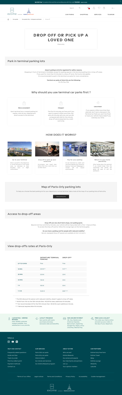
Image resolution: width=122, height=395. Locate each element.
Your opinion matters (70, 366)
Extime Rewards (68, 355)
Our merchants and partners (72, 361)
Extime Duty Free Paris (98, 352)
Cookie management (98, 376)
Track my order (13, 358)
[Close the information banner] (120, 1)
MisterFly (94, 364)
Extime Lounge (96, 361)
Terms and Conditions (54, 376)
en (112, 8)
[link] (69, 14)
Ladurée (93, 366)
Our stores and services (43, 361)
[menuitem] (69, 14)
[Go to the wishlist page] (99, 8)
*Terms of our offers (24, 376)
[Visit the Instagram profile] (9, 342)
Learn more (84, 2)
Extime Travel (95, 355)
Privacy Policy (70, 376)
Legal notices (38, 376)
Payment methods (14, 364)
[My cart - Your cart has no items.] (104, 8)
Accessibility (83, 376)
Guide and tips (12, 355)
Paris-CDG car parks (41, 352)
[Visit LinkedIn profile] (17, 342)
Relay (92, 358)
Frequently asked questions (17, 352)
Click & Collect (40, 358)
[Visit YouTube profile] (13, 342)
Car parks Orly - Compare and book (31, 19)
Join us (65, 364)
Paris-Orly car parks (41, 355)
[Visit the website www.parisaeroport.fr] (61, 387)
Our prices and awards (70, 358)
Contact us (11, 366)
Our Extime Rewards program (45, 364)
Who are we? (67, 352)
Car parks (15, 19)
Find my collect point (15, 361)
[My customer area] (94, 8)
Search (72, 8)
